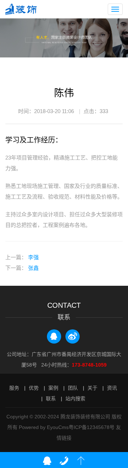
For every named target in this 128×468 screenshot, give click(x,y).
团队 (73, 388)
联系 (51, 398)
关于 (92, 388)
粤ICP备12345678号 (91, 427)
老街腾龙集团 (24, 9)
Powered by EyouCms (43, 427)
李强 (33, 257)
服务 (14, 388)
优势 (34, 388)
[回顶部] (81, 461)
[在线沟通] (47, 461)
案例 (53, 388)
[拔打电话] (64, 461)
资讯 (112, 388)
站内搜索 (75, 398)
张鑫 (33, 268)
